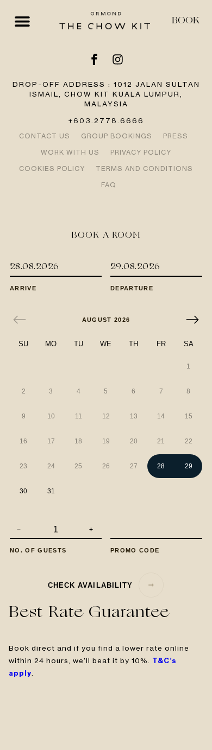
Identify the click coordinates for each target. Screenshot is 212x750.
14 (161, 416)
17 (51, 441)
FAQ (108, 185)
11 (78, 416)
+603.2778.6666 (106, 120)
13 (134, 416)
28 (161, 466)
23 (23, 466)
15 (188, 416)
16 (23, 441)
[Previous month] (19, 319)
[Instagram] (118, 59)
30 (23, 491)
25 (78, 466)
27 (134, 466)
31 (51, 491)
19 (106, 441)
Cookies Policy (52, 168)
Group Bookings (116, 136)
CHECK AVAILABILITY (90, 585)
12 (106, 416)
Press (175, 136)
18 (78, 441)
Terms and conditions (144, 168)
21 (161, 441)
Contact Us (44, 136)
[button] (22, 21)
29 (188, 466)
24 (51, 466)
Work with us (70, 152)
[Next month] (192, 319)
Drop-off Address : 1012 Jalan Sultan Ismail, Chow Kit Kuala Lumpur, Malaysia (106, 94)
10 (51, 416)
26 (106, 466)
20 (134, 441)
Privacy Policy (140, 152)
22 (188, 441)
